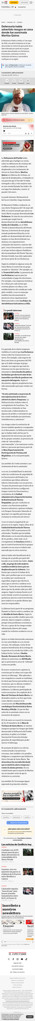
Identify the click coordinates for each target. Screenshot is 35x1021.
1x (31, 133)
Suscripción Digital (17, 969)
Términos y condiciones (17, 980)
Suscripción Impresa (17, 966)
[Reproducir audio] (4, 131)
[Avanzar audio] (28, 133)
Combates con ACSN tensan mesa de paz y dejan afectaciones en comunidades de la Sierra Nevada (22, 339)
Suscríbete (14, 2)
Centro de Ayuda (17, 985)
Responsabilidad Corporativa (17, 978)
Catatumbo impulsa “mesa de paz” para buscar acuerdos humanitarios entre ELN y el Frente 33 (22, 328)
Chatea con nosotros (19, 972)
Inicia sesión (6, 933)
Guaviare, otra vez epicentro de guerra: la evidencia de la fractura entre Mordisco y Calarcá (22, 318)
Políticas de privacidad (17, 982)
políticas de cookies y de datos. (11, 1019)
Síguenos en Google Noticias (18, 823)
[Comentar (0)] (21, 80)
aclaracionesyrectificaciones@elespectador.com (17, 1001)
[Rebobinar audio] (25, 133)
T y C (18, 944)
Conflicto (16, 313)
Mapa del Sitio (17, 963)
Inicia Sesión (24, 2)
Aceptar (30, 1017)
